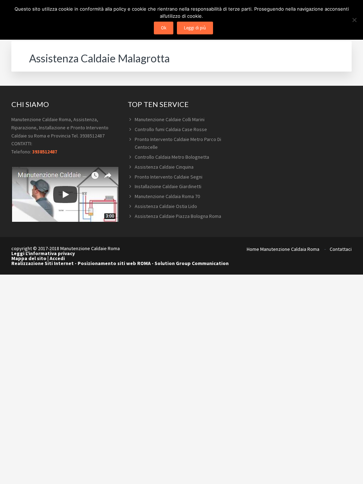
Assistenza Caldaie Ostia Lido (166, 206)
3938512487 (44, 151)
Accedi (57, 258)
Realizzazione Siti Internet (42, 263)
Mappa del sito (28, 258)
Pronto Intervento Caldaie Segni (168, 177)
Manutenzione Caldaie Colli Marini (170, 119)
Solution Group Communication (192, 263)
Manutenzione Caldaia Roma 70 (167, 196)
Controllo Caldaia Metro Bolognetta (172, 157)
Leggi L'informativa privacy (43, 253)
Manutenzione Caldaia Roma (289, 249)
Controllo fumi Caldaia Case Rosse (171, 129)
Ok (163, 28)
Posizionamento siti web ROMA (114, 263)
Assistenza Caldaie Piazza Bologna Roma (178, 216)
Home (253, 249)
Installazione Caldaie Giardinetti (168, 186)
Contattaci (341, 249)
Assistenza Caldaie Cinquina (164, 167)
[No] (354, 19)
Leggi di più (195, 28)
